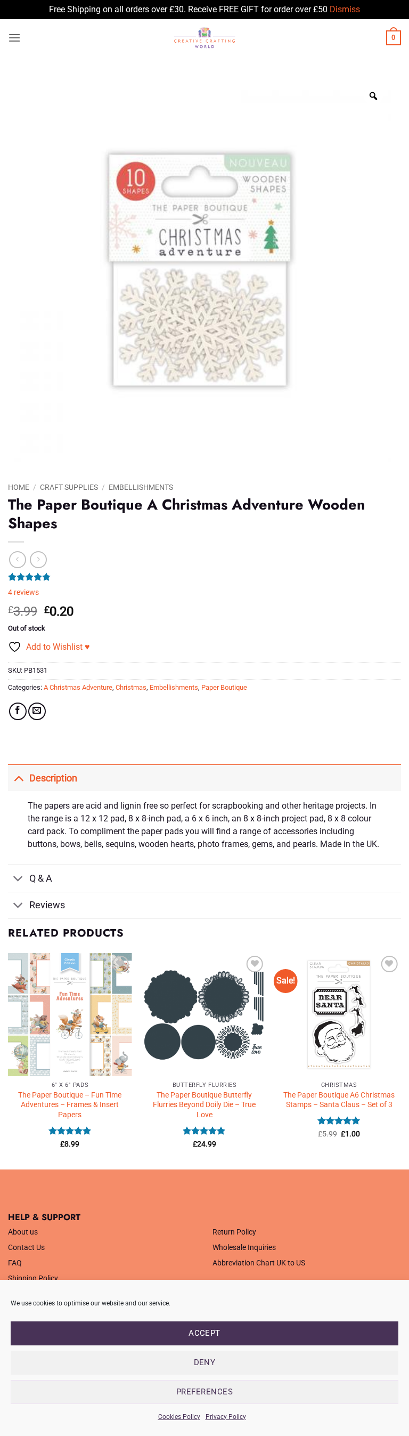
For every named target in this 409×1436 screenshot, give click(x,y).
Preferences (204, 1392)
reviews (23, 592)
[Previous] (9, 1060)
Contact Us (26, 1247)
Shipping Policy (33, 1278)
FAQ (15, 1263)
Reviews (47, 905)
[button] (14, 38)
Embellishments (141, 487)
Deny (205, 1362)
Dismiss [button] (345, 9)
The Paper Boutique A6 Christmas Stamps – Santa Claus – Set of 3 (339, 1100)
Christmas (131, 687)
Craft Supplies (69, 487)
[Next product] (17, 559)
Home (18, 487)
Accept (204, 1333)
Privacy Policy (226, 1417)
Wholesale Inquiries (244, 1247)
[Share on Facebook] (18, 711)
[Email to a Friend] (37, 711)
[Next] (400, 1060)
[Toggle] (18, 778)
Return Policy (234, 1232)
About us (23, 1232)
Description (53, 778)
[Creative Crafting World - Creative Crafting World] (204, 38)
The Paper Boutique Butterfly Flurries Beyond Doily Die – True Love (204, 1105)
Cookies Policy (179, 1417)
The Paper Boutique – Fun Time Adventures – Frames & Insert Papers (69, 1105)
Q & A (40, 878)
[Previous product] (38, 559)
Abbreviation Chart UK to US (258, 1263)
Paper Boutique (224, 687)
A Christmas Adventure (78, 687)
